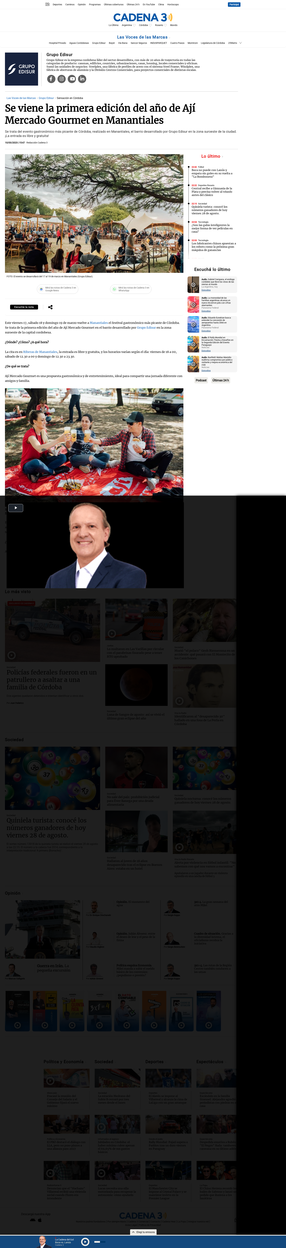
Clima (161, 4)
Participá (234, 4)
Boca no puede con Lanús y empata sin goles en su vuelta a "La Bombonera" (212, 173)
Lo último (211, 156)
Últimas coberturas (113, 4)
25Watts (232, 43)
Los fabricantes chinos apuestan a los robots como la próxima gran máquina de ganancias (214, 247)
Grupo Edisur (99, 43)
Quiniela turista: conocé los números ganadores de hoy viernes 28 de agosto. (209, 210)
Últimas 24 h (133, 4)
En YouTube (149, 4)
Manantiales (99, 323)
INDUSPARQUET (158, 43)
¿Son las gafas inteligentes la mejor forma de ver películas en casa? (212, 228)
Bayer (112, 43)
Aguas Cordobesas (79, 43)
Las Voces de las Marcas (143, 37)
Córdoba (143, 25)
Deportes (57, 4)
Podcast (201, 380)
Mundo (173, 25)
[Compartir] (50, 307)
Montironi (193, 43)
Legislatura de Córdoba (213, 43)
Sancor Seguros (139, 43)
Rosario (159, 25)
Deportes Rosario (206, 185)
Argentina (127, 25)
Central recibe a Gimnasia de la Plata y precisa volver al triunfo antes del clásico (212, 192)
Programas (95, 4)
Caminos (69, 4)
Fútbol (201, 167)
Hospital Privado (57, 43)
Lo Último (114, 25)
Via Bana (122, 43)
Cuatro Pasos (177, 43)
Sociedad (202, 203)
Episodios (206, 290)
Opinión (82, 4)
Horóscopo (173, 4)
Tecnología (203, 222)
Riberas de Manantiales (40, 352)
